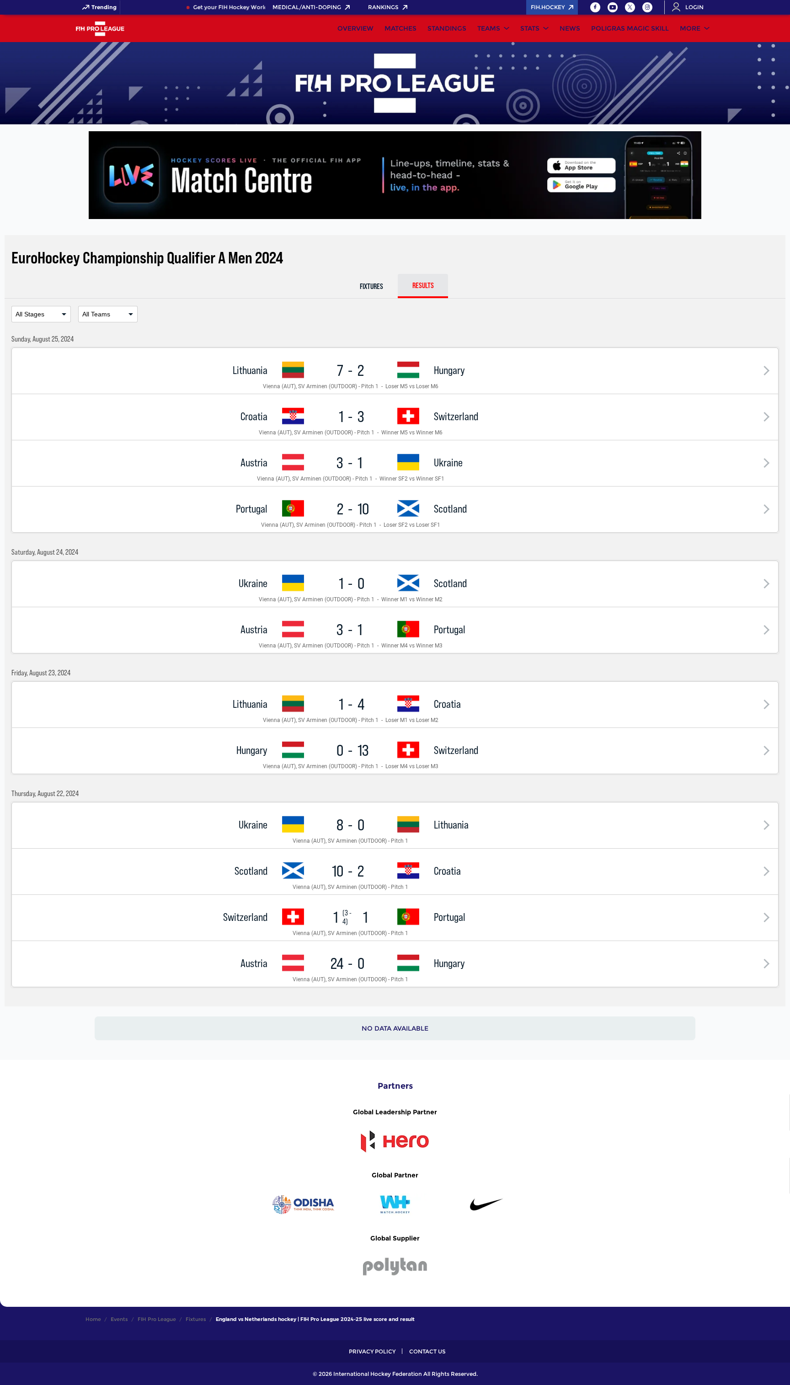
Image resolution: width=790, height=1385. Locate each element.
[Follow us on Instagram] (647, 7)
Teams (488, 28)
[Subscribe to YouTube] (613, 7)
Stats (529, 28)
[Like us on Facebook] (595, 7)
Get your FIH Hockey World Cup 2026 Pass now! (250, 7)
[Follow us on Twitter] (630, 7)
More (690, 28)
